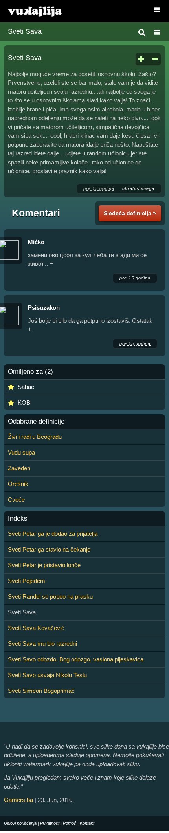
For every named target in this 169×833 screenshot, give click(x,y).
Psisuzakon (44, 307)
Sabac (26, 387)
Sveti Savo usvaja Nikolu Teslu (47, 675)
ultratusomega (138, 188)
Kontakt (87, 823)
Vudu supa (21, 452)
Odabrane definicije (36, 421)
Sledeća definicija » (130, 213)
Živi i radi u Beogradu (35, 436)
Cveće (16, 499)
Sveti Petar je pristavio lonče (44, 565)
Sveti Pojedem (26, 580)
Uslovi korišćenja (20, 823)
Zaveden (19, 468)
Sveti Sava (25, 31)
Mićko (36, 242)
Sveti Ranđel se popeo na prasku (50, 596)
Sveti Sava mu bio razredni (42, 643)
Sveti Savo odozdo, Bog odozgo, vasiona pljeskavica (75, 659)
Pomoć (69, 823)
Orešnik (18, 483)
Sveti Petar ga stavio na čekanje (49, 549)
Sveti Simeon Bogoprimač (41, 690)
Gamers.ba (18, 799)
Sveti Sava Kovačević (36, 628)
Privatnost (49, 823)
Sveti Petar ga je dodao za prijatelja (52, 533)
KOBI (25, 402)
